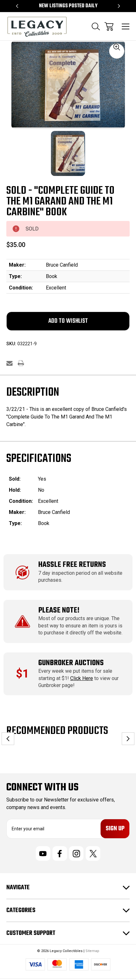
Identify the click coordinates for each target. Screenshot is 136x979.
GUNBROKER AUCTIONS (71, 663)
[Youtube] (43, 853)
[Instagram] (76, 853)
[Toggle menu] (125, 26)
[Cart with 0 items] (109, 26)
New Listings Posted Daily (68, 6)
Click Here (81, 678)
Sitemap (92, 951)
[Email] (9, 363)
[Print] (21, 363)
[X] (93, 853)
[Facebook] (60, 853)
